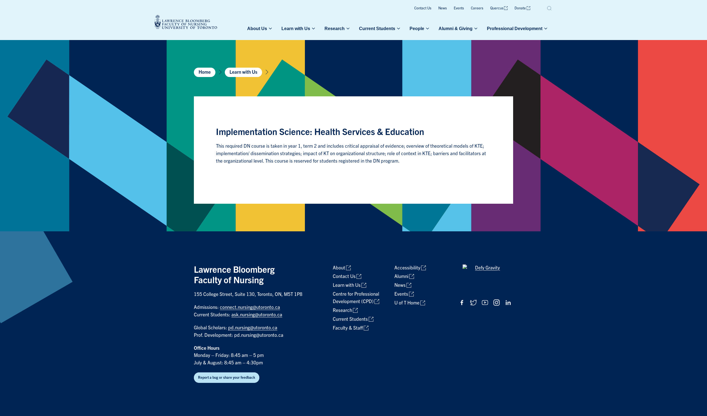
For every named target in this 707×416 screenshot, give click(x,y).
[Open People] (427, 28)
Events (459, 8)
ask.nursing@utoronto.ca (256, 314)
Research (335, 28)
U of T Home (407, 303)
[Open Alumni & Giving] (475, 28)
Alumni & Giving (456, 28)
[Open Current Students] (398, 28)
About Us (257, 28)
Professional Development (514, 28)
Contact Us (422, 8)
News (442, 8)
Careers (477, 8)
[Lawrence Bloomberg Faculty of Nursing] (186, 22)
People (417, 28)
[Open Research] (347, 28)
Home (205, 72)
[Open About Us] (270, 28)
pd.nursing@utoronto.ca (252, 327)
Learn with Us (295, 28)
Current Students (377, 28)
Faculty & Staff (348, 328)
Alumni (401, 276)
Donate (520, 8)
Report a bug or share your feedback (226, 377)
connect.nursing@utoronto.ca (250, 307)
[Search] (549, 8)
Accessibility (407, 268)
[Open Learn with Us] (313, 28)
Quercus (496, 8)
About (339, 268)
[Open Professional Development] (545, 28)
